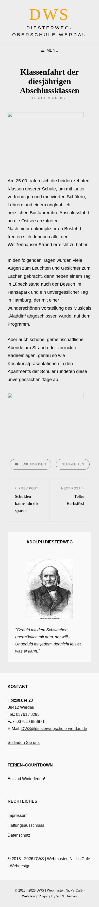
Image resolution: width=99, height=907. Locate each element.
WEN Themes (66, 896)
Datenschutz (19, 835)
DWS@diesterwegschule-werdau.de (54, 728)
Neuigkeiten (72, 464)
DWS (49, 14)
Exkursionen (34, 464)
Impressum (17, 815)
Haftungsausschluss (26, 825)
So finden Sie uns (24, 742)
